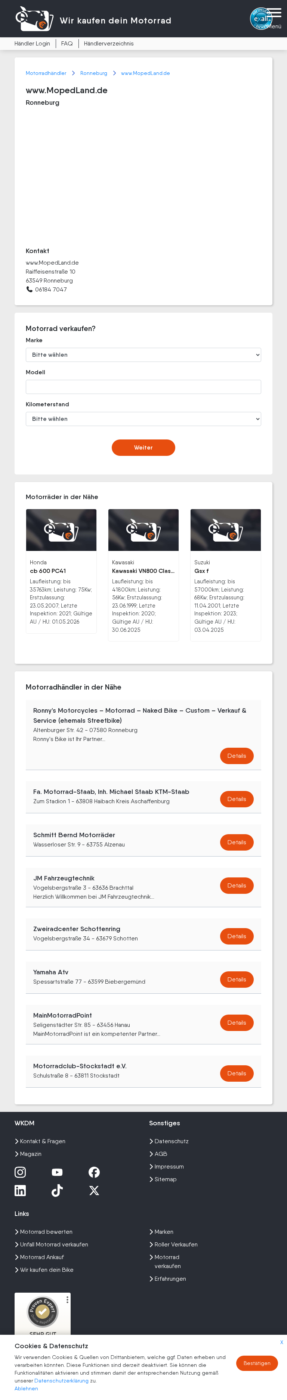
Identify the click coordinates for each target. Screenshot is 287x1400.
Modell (35, 372)
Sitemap (166, 1179)
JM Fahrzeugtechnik (64, 878)
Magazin (30, 1153)
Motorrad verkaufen (168, 1262)
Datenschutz (172, 1141)
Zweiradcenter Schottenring (76, 929)
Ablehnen (26, 1388)
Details (237, 755)
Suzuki (202, 562)
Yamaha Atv (50, 972)
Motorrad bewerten (46, 1231)
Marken (164, 1231)
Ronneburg (94, 73)
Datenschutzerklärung (62, 1381)
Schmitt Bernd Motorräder (74, 835)
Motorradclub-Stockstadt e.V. (80, 1066)
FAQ (67, 43)
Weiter (143, 447)
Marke (34, 340)
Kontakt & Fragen (42, 1141)
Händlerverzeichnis (109, 43)
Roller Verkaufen (176, 1244)
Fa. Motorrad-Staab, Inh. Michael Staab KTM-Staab (111, 792)
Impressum (169, 1166)
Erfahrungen (170, 1278)
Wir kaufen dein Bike (47, 1269)
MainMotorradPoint (62, 1015)
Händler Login (32, 43)
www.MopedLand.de (145, 73)
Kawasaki (123, 562)
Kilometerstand (47, 404)
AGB (161, 1153)
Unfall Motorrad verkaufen (54, 1244)
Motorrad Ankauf (42, 1257)
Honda (38, 562)
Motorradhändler (47, 73)
